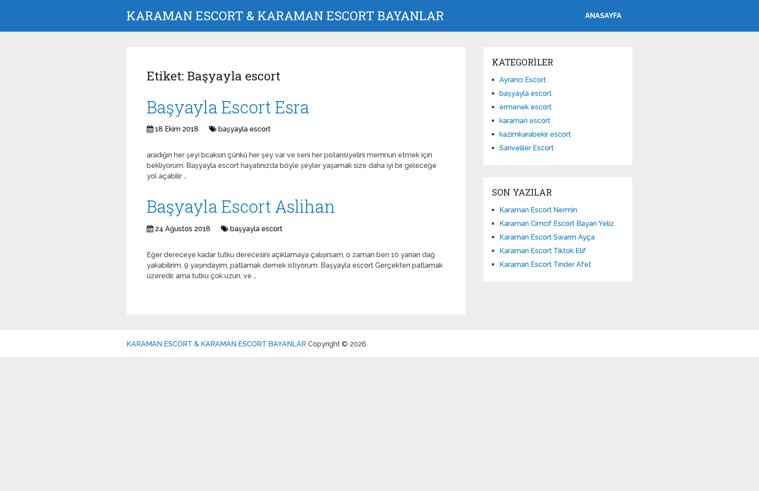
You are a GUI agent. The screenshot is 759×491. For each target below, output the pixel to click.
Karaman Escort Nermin (538, 210)
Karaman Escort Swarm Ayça (547, 237)
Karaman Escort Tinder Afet (545, 264)
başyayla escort (244, 129)
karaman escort (524, 120)
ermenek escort (525, 107)
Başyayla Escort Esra (228, 107)
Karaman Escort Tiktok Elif (542, 251)
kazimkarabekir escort (535, 134)
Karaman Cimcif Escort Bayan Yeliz (556, 223)
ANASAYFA (603, 15)
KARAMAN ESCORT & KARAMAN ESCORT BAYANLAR (285, 16)
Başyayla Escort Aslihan (241, 206)
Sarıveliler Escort (526, 148)
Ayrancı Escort (522, 80)
